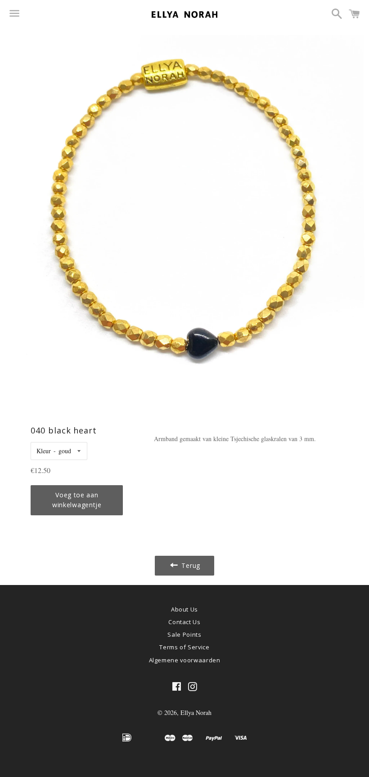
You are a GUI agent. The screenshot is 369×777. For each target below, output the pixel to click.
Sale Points (184, 634)
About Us (184, 609)
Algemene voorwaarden (184, 660)
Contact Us (184, 622)
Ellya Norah (196, 712)
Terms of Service (184, 647)
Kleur (43, 451)
